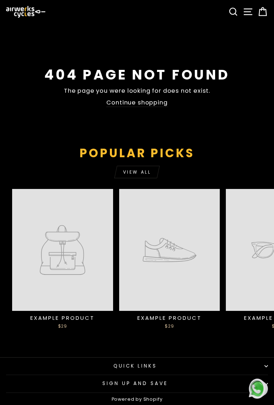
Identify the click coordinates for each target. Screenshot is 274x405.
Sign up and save (135, 383)
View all (137, 172)
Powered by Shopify (137, 399)
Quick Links (135, 366)
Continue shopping (136, 102)
